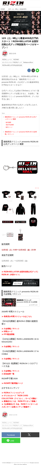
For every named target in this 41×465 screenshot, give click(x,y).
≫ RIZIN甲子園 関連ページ (12, 383)
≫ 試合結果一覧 (8, 374)
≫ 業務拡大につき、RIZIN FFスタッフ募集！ (19, 401)
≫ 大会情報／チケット (11, 329)
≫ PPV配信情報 (8, 334)
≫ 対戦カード (7, 331)
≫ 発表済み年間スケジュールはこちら (17, 316)
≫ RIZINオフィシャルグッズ (13, 393)
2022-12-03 (12, 53)
